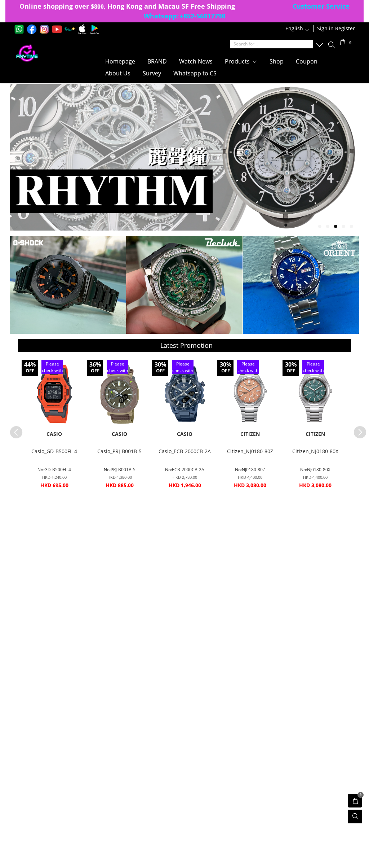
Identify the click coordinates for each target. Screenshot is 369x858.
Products (238, 61)
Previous (12, 428)
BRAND (157, 61)
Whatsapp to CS (195, 73)
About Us (117, 73)
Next (356, 428)
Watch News (196, 61)
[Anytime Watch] (51, 53)
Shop (277, 61)
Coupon (306, 61)
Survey (152, 73)
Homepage (120, 61)
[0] (343, 43)
